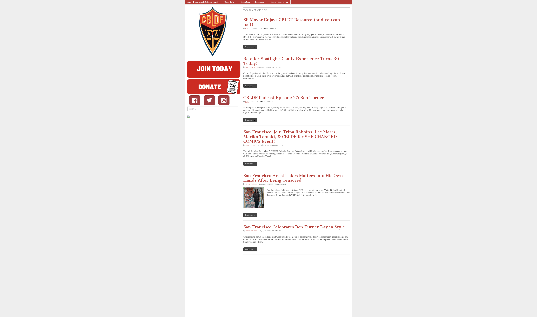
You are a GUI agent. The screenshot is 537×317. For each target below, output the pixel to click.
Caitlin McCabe (251, 184)
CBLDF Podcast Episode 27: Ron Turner (283, 97)
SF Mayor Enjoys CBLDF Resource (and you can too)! (291, 22)
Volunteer (245, 2)
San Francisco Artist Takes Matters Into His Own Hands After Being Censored (293, 178)
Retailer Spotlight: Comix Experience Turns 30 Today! (291, 61)
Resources (259, 2)
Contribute (229, 2)
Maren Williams (251, 231)
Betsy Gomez (250, 145)
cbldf (247, 28)
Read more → (250, 47)
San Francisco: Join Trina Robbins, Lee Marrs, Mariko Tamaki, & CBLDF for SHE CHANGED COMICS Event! (290, 136)
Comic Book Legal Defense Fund (202, 2)
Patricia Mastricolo (252, 67)
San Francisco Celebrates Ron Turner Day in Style (294, 226)
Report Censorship (279, 2)
